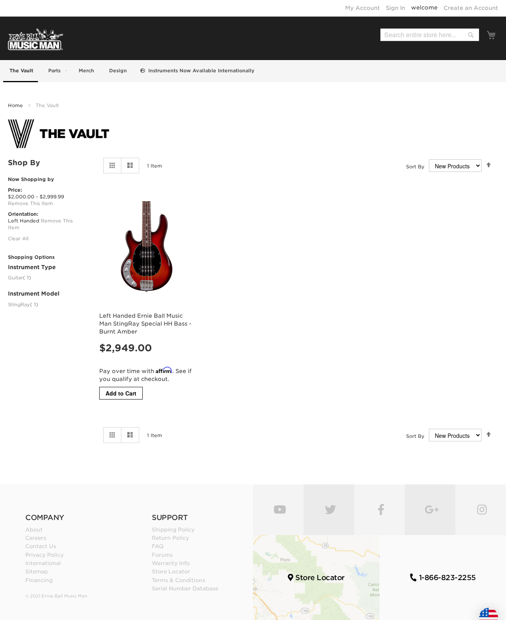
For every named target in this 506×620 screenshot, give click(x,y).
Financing (39, 580)
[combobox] (429, 34)
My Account (362, 8)
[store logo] (35, 39)
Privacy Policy (44, 555)
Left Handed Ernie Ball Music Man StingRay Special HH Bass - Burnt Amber (145, 324)
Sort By (415, 167)
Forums (162, 555)
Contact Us (40, 546)
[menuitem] (20, 71)
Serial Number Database (185, 588)
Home (16, 105)
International (43, 563)
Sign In (395, 8)
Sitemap (36, 571)
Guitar (19, 278)
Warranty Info (171, 563)
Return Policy (170, 538)
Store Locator (171, 571)
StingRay (23, 304)
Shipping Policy (173, 529)
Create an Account (471, 8)
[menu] (253, 71)
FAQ (158, 546)
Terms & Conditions (178, 580)
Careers (35, 538)
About (34, 529)
